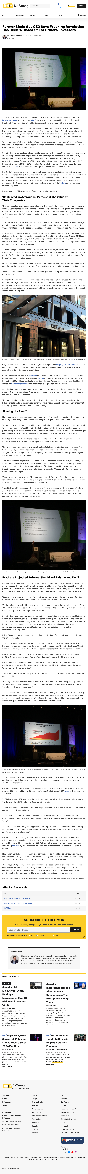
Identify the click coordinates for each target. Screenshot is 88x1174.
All (32, 936)
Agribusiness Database (11, 1121)
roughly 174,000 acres (66, 365)
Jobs (63, 1123)
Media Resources (68, 1112)
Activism (35, 1123)
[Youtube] (72, 1152)
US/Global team (43, 936)
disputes (33, 375)
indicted (15, 846)
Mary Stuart (52, 1005)
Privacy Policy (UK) (68, 1129)
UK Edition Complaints (70, 1133)
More (60, 15)
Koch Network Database (11, 1125)
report (15, 167)
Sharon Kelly (15, 36)
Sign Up (76, 930)
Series (4, 1105)
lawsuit (40, 378)
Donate (81, 6)
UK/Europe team (60, 936)
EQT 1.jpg (7, 908)
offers (63, 183)
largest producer (9, 120)
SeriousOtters (14, 1168)
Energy (34, 1099)
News (4, 1099)
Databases (6, 1102)
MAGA (10, 1066)
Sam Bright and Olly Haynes (57, 1049)
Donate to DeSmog (68, 1119)
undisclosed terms (19, 384)
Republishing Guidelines (70, 1109)
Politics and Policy (39, 1116)
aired (67, 791)
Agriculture (36, 1112)
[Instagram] (76, 1152)
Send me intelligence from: (17, 935)
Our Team (65, 1102)
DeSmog (21, 6)
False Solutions (38, 1119)
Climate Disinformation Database (11, 1117)
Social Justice (37, 1109)
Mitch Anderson (9, 1008)
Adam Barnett (9, 1049)
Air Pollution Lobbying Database (11, 1129)
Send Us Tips (66, 1116)
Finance (35, 1129)
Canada (35, 1126)
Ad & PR (35, 1105)
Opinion (35, 1133)
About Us (65, 1099)
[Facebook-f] (58, 4)
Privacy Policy (66, 1126)
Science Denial (37, 1102)
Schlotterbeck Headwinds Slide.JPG (18, 898)
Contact (64, 1105)
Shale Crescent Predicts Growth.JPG (18, 903)
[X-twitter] (62, 4)
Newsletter (65, 1149)
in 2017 (33, 120)
